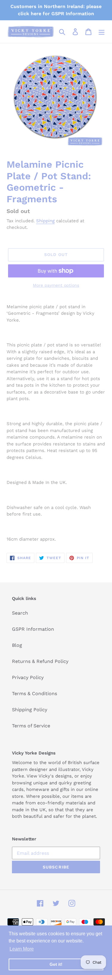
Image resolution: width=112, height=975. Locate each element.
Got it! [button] (56, 964)
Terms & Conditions (34, 693)
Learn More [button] (22, 948)
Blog (17, 645)
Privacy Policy (28, 677)
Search (20, 613)
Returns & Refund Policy (40, 661)
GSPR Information (33, 629)
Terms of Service (31, 726)
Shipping (45, 220)
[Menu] (101, 31)
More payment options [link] (56, 285)
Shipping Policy (29, 709)
